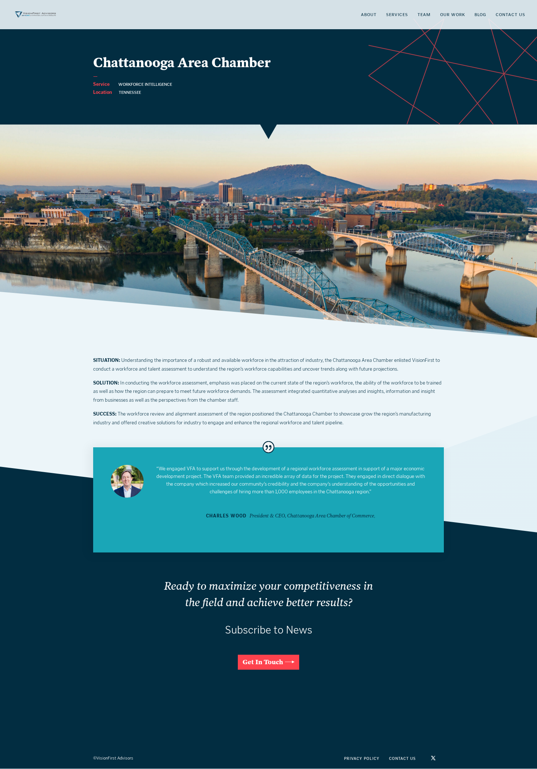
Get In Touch (263, 662)
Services (397, 14)
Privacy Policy (362, 758)
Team (424, 14)
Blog (480, 14)
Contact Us (510, 14)
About (369, 14)
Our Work (452, 14)
